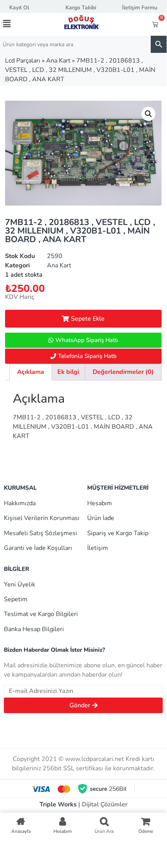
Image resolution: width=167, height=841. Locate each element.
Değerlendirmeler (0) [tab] (123, 372)
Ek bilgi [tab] (68, 372)
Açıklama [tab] (30, 372)
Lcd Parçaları (22, 60)
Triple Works (58, 804)
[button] (16, 23)
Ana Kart (58, 60)
